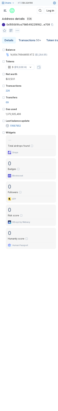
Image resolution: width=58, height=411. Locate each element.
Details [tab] (9, 40)
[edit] (4, 30)
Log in (50, 10)
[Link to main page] (12, 10)
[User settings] (54, 3)
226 (8, 90)
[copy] (52, 24)
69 (7, 102)
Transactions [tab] (30, 40)
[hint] (3, 49)
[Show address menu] (17, 30)
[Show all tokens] (38, 67)
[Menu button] (5, 10)
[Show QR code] (11, 30)
